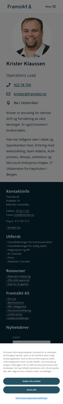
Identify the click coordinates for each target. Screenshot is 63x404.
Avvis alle (31, 389)
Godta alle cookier (31, 381)
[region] (31, 373)
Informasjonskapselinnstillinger (31, 398)
